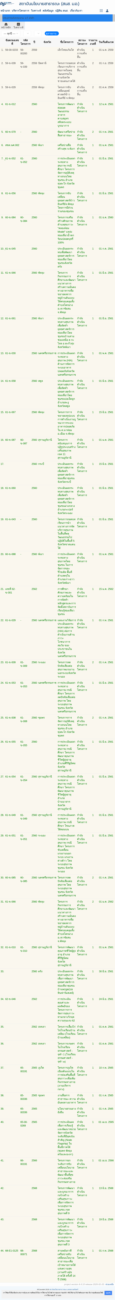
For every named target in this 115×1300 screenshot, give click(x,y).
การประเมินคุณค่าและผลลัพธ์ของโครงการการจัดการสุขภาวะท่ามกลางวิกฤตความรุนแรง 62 (66, 1010)
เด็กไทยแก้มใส (66, 49)
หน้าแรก (5, 10)
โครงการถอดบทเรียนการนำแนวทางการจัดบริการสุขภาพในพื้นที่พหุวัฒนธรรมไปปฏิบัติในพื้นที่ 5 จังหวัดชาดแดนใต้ (66, 533)
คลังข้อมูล (48, 10)
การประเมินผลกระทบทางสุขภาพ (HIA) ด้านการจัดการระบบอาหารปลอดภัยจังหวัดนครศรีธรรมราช (67, 364)
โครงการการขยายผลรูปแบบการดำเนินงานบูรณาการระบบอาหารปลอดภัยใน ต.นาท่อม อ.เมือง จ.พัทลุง (67, 423)
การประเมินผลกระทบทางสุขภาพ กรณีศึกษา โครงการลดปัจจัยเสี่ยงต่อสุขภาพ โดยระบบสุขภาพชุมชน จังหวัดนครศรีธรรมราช (67, 697)
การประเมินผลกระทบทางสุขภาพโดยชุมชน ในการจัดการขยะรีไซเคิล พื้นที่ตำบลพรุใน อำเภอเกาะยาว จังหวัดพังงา (66, 568)
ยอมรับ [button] (108, 1293)
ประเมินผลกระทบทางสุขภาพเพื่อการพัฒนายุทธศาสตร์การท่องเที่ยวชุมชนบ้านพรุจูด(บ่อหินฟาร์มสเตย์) (66, 982)
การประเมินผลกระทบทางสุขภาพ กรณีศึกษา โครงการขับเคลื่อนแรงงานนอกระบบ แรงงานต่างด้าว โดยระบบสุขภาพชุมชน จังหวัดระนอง (66, 853)
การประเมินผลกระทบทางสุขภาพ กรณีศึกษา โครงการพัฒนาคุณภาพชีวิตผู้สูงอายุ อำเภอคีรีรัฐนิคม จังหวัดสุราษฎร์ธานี (66, 756)
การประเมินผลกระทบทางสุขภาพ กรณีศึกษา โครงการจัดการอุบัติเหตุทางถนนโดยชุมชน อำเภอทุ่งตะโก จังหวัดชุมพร (66, 173)
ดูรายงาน (51, 33)
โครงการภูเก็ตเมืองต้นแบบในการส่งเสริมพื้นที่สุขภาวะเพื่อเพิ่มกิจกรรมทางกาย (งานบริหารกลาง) (66, 1078)
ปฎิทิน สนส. (61, 10)
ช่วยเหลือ (109, 1284)
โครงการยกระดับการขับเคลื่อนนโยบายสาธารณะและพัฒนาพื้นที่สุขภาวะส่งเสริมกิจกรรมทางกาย (66, 1171)
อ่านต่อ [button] (58, 1295)
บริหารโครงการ (20, 10)
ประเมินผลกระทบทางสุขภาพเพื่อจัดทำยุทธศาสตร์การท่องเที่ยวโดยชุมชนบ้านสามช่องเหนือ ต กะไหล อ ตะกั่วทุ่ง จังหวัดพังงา (66, 333)
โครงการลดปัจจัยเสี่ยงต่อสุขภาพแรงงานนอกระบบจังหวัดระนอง (67, 669)
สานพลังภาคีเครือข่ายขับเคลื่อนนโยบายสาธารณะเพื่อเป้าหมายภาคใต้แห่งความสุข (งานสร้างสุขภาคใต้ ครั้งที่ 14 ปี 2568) (67, 1265)
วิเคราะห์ (36, 10)
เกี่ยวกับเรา (76, 10)
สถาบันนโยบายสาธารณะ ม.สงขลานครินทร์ (64, 1289)
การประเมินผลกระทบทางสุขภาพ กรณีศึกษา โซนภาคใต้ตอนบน (66, 822)
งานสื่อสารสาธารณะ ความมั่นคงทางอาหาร (67, 1099)
